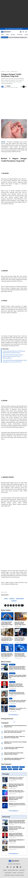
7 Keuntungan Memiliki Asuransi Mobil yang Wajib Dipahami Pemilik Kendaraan (6, 623)
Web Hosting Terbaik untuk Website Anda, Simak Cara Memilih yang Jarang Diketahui (20, 655)
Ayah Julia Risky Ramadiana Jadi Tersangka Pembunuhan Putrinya (17, 693)
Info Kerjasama (8, 872)
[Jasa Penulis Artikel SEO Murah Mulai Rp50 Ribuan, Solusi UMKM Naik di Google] (7, 648)
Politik (7, 34)
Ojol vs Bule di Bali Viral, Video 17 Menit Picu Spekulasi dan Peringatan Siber (14, 737)
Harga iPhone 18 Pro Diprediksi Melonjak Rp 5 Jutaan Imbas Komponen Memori (16, 798)
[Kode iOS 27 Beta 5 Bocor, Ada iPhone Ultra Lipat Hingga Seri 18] (5, 792)
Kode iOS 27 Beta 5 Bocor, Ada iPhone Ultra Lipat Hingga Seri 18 (16, 791)
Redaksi (5, 870)
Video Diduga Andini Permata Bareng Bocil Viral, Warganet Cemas (15, 726)
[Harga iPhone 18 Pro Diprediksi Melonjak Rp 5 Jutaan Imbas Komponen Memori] (5, 799)
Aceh (11, 698)
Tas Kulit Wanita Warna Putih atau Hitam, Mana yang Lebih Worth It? (17, 847)
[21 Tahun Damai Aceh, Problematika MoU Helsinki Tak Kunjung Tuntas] (4, 701)
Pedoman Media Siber (13, 870)
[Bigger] (26, 87)
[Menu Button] (26, 31)
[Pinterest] (16, 605)
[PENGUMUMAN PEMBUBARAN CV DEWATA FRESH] (5, 842)
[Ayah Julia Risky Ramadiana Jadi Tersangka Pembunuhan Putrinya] (4, 693)
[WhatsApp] (19, 605)
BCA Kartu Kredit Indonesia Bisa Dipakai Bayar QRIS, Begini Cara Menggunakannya (16, 785)
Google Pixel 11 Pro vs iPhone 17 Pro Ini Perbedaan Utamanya (17, 709)
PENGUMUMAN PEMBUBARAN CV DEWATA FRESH (17, 840)
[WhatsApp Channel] (20, 867)
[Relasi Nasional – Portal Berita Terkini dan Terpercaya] (6, 32)
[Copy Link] (5, 605)
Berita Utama (12, 690)
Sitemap (14, 872)
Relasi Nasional (11, 875)
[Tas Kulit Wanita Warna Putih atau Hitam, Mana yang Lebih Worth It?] (5, 848)
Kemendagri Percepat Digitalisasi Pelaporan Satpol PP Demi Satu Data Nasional (14, 759)
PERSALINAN (12, 598)
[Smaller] (21, 87)
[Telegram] (13, 605)
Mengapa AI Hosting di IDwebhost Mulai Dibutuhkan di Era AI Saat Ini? (17, 804)
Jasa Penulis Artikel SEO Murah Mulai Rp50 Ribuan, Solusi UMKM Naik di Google (7, 655)
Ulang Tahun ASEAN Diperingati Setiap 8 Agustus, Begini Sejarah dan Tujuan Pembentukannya (13, 356)
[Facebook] (8, 605)
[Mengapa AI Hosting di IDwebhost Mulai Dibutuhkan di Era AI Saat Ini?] (5, 805)
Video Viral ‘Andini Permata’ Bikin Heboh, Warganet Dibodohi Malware (13, 753)
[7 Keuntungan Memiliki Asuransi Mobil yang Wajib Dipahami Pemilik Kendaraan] (7, 616)
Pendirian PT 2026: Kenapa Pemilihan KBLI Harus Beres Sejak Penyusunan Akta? (17, 676)
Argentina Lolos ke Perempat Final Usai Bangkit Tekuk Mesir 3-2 (15, 742)
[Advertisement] (14, 14)
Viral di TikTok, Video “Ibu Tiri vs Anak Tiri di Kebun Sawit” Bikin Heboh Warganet (14, 731)
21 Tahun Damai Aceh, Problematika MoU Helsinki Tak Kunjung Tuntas (17, 701)
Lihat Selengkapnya (13, 714)
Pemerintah (19, 34)
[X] (11, 605)
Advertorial (12, 664)
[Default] (24, 87)
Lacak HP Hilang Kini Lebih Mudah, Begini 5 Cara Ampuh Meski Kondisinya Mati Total (20, 639)
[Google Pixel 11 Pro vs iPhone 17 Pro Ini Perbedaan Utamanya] (4, 709)
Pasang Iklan (22, 870)
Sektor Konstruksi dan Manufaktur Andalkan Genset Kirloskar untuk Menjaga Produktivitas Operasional (17, 668)
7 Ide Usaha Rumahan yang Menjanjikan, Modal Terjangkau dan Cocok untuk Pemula (7, 639)
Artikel (6, 598)
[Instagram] (7, 867)
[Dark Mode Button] (20, 31)
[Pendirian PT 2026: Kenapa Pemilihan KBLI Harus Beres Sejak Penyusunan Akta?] (4, 675)
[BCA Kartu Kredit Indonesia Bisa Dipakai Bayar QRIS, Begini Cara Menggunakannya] (5, 786)
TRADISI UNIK (14, 600)
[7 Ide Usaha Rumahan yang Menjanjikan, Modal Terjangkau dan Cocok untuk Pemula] (7, 632)
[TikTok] (14, 867)
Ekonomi (13, 34)
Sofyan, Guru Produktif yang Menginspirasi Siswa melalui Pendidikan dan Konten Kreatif (16, 685)
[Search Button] (23, 31)
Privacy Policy (20, 872)
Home (2, 34)
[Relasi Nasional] (14, 861)
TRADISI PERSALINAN (19, 598)
